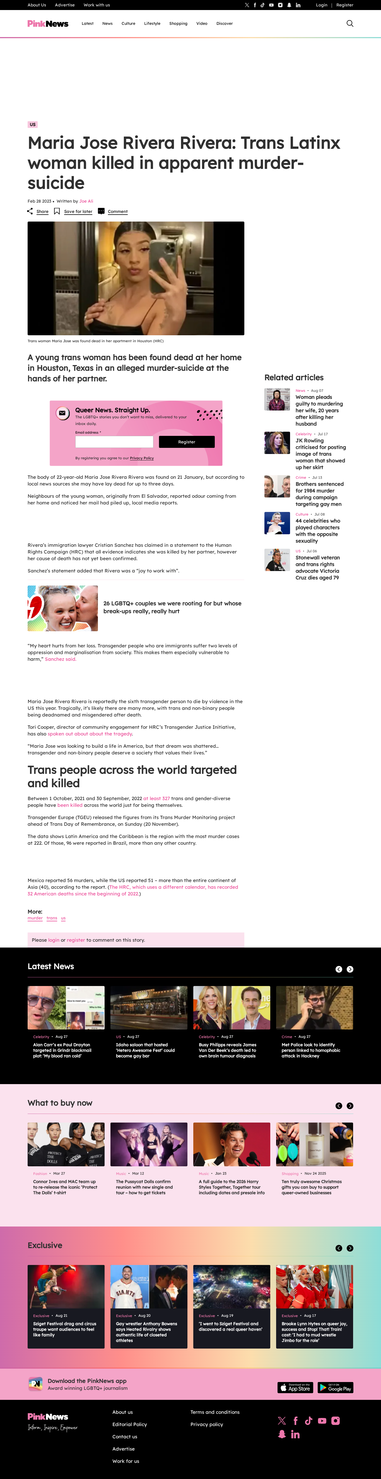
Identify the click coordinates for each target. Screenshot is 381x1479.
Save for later (78, 211)
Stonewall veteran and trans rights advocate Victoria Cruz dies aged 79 (318, 567)
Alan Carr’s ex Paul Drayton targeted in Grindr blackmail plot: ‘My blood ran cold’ (62, 1050)
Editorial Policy (129, 1424)
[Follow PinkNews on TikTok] (309, 1422)
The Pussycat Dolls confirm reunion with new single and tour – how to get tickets (144, 1187)
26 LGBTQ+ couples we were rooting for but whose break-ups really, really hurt (172, 607)
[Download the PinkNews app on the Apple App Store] (295, 1387)
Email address (95, 432)
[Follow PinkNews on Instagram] (335, 1422)
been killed (70, 805)
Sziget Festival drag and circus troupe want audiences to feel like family (64, 1329)
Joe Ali (86, 201)
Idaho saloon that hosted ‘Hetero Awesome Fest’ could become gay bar (145, 1050)
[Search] (350, 23)
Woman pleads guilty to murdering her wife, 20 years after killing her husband (319, 410)
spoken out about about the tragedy (90, 734)
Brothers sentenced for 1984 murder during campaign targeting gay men (320, 494)
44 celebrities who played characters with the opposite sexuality (318, 531)
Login (321, 5)
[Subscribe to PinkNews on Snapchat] (282, 1435)
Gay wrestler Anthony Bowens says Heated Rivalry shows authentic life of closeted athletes (146, 1332)
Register (344, 5)
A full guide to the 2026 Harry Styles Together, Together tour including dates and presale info (232, 1187)
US (32, 124)
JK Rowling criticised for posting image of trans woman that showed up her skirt (321, 453)
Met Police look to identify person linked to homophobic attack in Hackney (311, 1050)
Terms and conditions (215, 1412)
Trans (52, 918)
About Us (37, 5)
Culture (128, 23)
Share (43, 211)
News (107, 23)
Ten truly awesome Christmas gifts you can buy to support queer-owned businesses (312, 1187)
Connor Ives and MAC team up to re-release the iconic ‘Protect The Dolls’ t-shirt (65, 1187)
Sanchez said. (60, 659)
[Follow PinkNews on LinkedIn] (298, 5)
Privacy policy (207, 1424)
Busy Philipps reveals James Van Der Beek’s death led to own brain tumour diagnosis (227, 1050)
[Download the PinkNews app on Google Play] (335, 1387)
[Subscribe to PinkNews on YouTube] (322, 1422)
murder (35, 918)
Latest (87, 23)
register (76, 940)
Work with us (97, 5)
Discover (224, 23)
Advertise (65, 5)
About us (122, 1412)
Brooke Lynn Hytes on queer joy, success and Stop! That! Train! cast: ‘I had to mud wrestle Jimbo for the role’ (314, 1332)
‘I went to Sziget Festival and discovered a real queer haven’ (230, 1326)
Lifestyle (152, 23)
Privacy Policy (142, 458)
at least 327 (156, 798)
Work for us (125, 1461)
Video (202, 23)
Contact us (124, 1436)
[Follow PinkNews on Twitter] (282, 1422)
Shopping (178, 23)
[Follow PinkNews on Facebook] (295, 1422)
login (53, 940)
